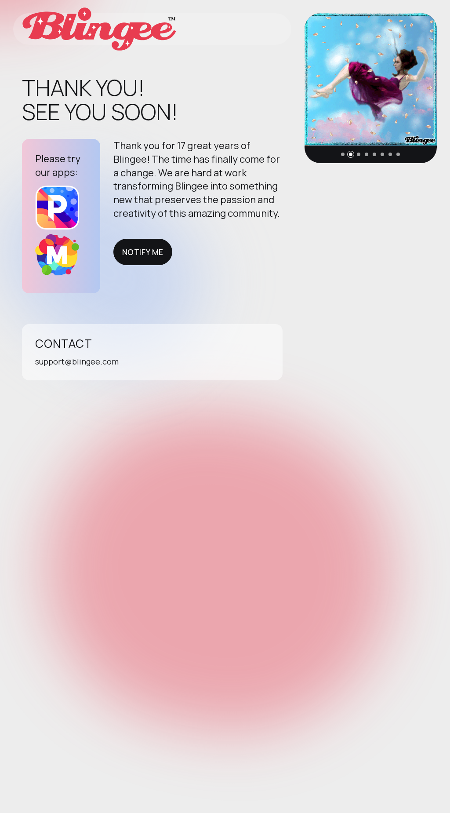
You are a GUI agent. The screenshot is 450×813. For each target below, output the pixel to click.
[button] (343, 154)
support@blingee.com (77, 361)
